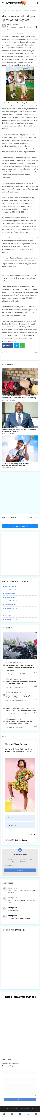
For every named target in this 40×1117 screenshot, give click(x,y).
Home (4, 10)
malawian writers (11, 619)
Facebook (8, 346)
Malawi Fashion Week (12, 601)
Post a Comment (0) (20, 526)
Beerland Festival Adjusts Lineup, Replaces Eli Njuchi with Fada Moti (18, 696)
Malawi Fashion (10, 597)
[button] (38, 3)
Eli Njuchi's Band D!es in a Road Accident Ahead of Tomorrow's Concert (20, 667)
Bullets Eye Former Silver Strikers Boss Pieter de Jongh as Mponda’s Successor (21, 709)
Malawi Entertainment (12, 590)
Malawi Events (10, 593)
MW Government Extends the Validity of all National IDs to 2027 (21, 683)
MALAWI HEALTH (10, 586)
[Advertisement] (20, 554)
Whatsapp (22, 345)
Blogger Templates (23, 1109)
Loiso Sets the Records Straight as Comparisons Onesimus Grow (15, 464)
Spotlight (8, 616)
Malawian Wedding (11, 608)
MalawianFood (10, 612)
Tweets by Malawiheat (10, 1063)
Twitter (16, 345)
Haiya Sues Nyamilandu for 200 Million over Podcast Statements (19, 430)
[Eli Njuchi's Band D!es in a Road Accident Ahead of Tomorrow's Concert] (20, 645)
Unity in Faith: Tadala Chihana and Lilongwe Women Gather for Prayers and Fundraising (19, 397)
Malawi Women (10, 605)
